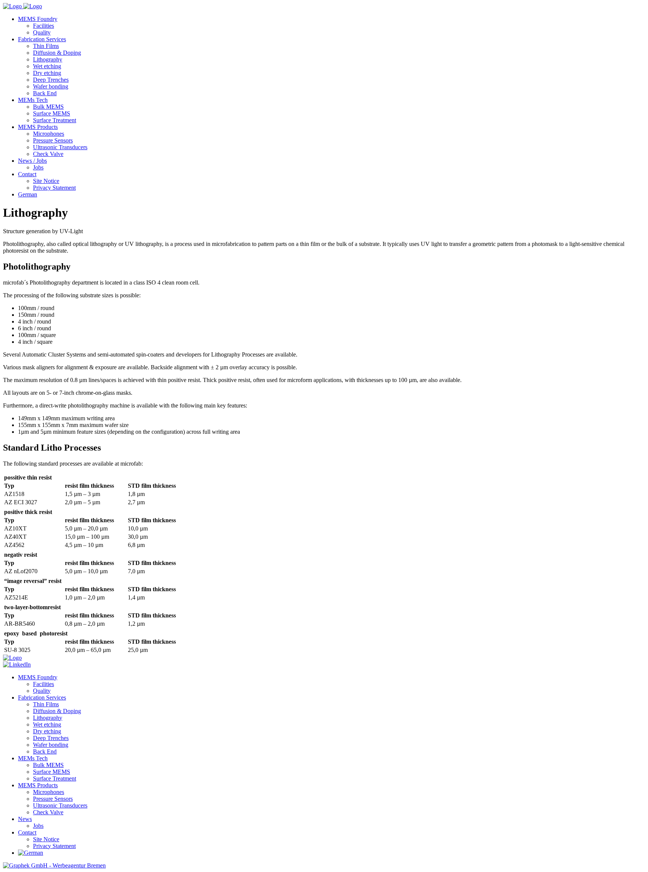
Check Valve (48, 154)
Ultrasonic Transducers (60, 147)
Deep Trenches (51, 79)
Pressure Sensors (53, 140)
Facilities (43, 25)
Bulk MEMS (48, 106)
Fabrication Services (42, 39)
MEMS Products (38, 127)
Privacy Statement (54, 187)
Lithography (47, 59)
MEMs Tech (33, 100)
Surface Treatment (54, 120)
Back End (45, 93)
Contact (27, 174)
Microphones (48, 133)
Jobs (38, 167)
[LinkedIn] (17, 664)
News (25, 819)
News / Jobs (32, 160)
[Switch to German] (30, 853)
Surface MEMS (51, 113)
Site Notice (46, 181)
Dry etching (47, 73)
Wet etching (47, 66)
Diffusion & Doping (57, 52)
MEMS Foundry (37, 19)
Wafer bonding (50, 86)
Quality (42, 32)
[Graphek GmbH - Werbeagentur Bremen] (54, 865)
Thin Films (46, 46)
